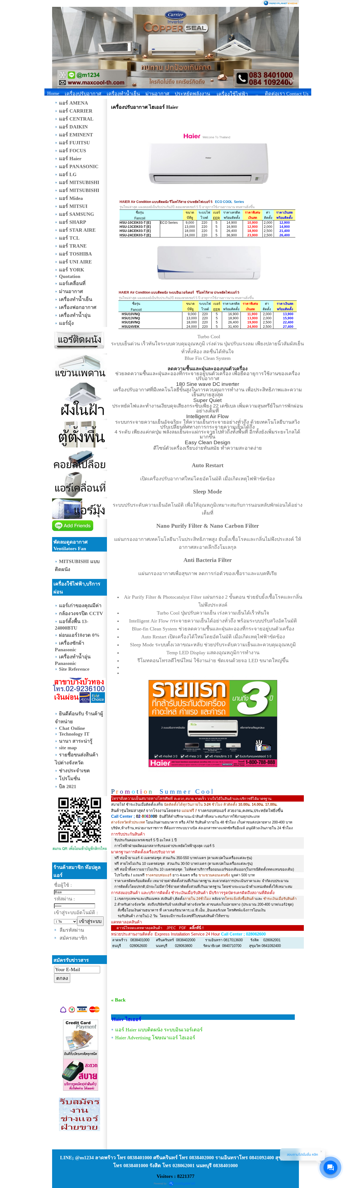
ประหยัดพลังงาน (192, 93)
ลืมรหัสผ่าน (72, 930)
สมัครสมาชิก (73, 938)
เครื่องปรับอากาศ (83, 93)
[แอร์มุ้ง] (79, 509)
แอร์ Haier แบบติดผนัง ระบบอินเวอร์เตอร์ (159, 1029)
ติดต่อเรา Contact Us (286, 93)
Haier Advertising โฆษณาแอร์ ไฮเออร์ (155, 1037)
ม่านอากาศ (157, 93)
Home (53, 93)
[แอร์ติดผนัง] (79, 341)
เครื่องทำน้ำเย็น (123, 93)
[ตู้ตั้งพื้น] (79, 434)
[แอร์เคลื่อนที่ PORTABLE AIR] (79, 484)
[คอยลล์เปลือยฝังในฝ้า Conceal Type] (79, 460)
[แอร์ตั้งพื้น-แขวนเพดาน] (79, 368)
